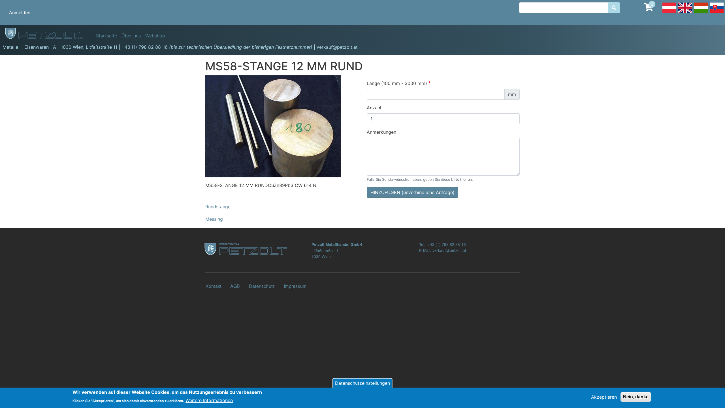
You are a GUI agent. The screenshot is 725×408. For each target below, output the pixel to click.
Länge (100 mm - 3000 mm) (397, 83)
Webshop (155, 36)
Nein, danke (636, 396)
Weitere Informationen (209, 400)
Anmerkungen (381, 132)
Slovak (717, 12)
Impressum (295, 286)
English (685, 12)
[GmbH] (47, 34)
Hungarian (701, 12)
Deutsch (669, 12)
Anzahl (374, 107)
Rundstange (218, 206)
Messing (214, 219)
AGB (235, 286)
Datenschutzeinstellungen (362, 383)
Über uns (131, 36)
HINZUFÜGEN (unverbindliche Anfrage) (412, 192)
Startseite (106, 36)
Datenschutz (262, 286)
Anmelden (19, 12)
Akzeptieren (604, 397)
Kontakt (213, 286)
